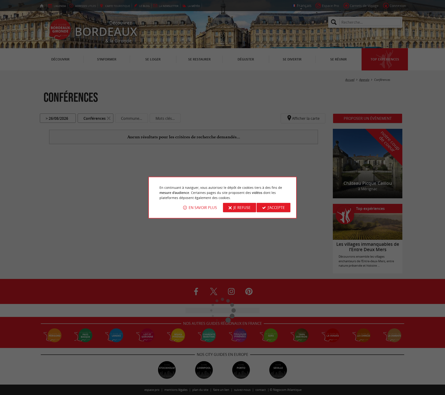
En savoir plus (203, 207)
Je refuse (242, 207)
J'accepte (276, 207)
